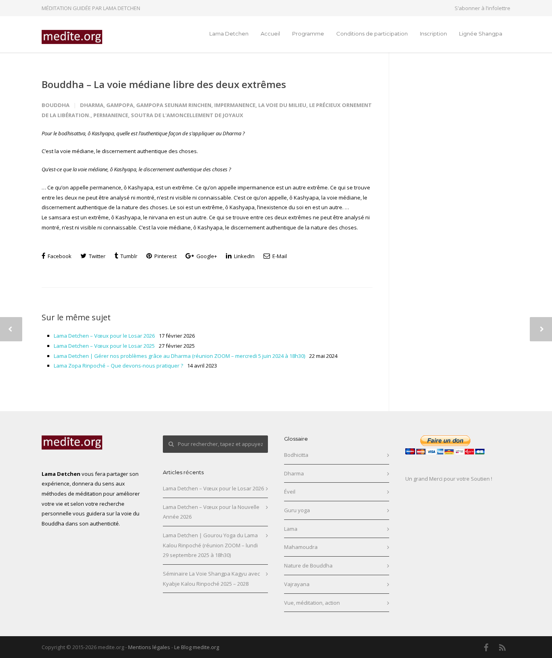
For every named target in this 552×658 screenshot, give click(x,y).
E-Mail (279, 256)
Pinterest (165, 256)
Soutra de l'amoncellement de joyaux (187, 115)
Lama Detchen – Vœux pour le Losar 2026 (104, 335)
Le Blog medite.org (196, 647)
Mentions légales (149, 647)
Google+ (206, 256)
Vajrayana (297, 584)
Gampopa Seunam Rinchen (173, 105)
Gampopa (119, 105)
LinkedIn (244, 256)
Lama (290, 528)
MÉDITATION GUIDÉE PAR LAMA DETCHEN (91, 8)
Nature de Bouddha (308, 565)
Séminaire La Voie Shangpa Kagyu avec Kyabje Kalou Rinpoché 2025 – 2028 (211, 578)
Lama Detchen (229, 33)
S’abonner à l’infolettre (482, 8)
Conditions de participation (372, 33)
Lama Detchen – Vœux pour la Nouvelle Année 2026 (211, 512)
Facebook (59, 256)
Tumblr (128, 256)
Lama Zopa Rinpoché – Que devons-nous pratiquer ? (118, 365)
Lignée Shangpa (480, 33)
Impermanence (234, 105)
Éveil (289, 491)
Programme (308, 33)
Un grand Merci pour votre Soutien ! (448, 478)
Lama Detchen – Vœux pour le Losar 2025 (104, 345)
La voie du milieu (282, 105)
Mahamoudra (301, 547)
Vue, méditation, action (312, 602)
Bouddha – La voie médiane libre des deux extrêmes (164, 84)
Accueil (270, 33)
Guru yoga (297, 510)
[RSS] (502, 647)
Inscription (433, 33)
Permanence (110, 115)
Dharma (91, 105)
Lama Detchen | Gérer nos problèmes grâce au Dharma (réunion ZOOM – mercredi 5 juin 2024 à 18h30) (179, 355)
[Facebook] (486, 647)
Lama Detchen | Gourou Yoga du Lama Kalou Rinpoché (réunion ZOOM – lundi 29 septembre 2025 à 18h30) (210, 545)
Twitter (96, 256)
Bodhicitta (296, 454)
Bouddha (56, 105)
